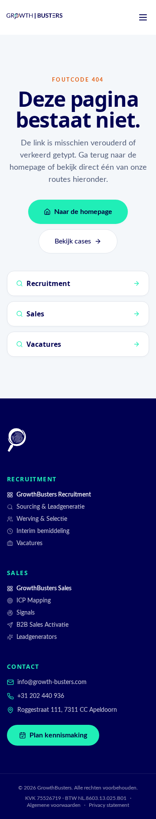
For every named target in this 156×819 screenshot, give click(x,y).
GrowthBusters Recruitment (53, 495)
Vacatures (29, 543)
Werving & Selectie (41, 519)
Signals (25, 613)
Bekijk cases (73, 241)
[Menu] (143, 17)
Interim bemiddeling (42, 531)
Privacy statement (109, 805)
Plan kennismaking (58, 735)
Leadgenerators (36, 637)
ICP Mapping (33, 601)
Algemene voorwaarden (54, 805)
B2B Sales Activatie (42, 625)
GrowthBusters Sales (44, 588)
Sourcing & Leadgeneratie (50, 507)
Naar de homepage (83, 211)
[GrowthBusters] (16, 440)
